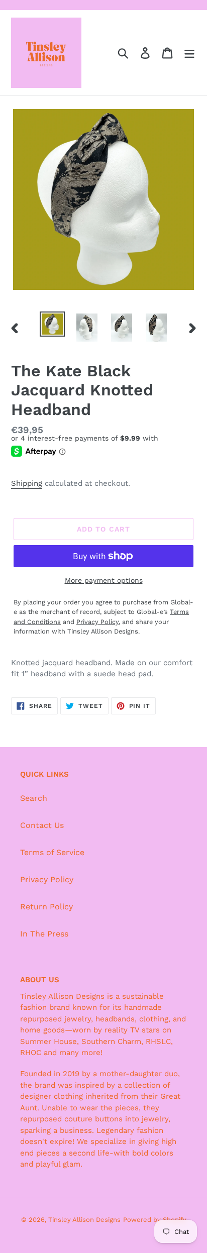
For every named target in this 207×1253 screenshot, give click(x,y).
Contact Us (42, 825)
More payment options (104, 580)
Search (33, 798)
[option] (52, 324)
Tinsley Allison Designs (84, 1219)
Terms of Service (52, 852)
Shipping (26, 483)
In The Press (44, 933)
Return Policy (46, 906)
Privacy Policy (46, 879)
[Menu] (189, 53)
